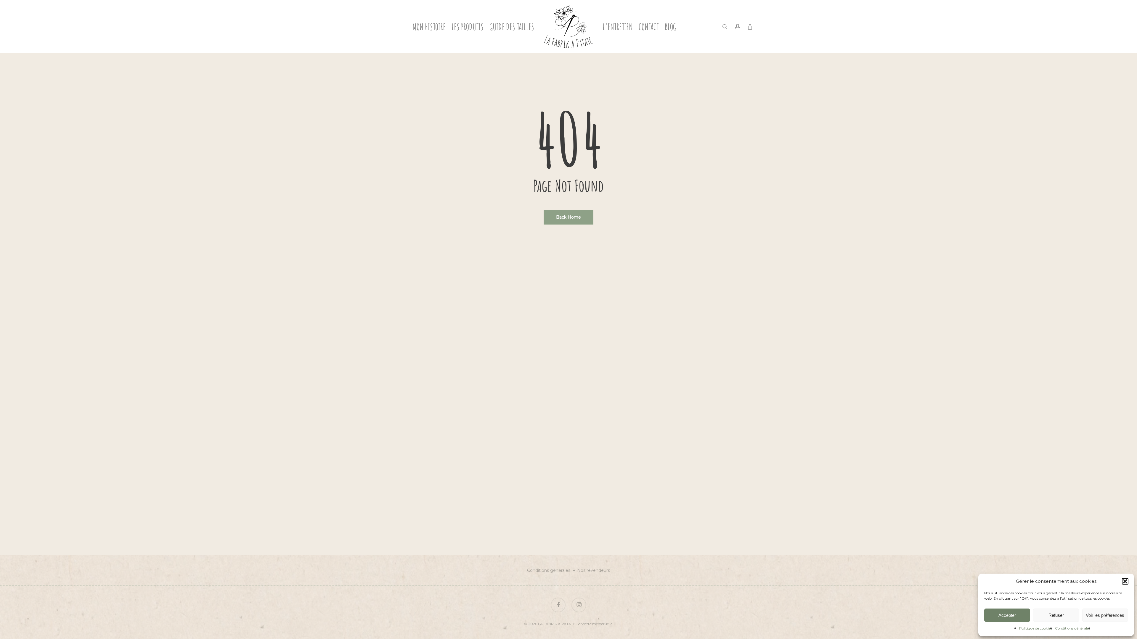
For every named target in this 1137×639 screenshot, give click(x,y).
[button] (1125, 581)
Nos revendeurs (593, 570)
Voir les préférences (1105, 615)
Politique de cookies (1035, 628)
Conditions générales (1072, 628)
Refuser (1056, 615)
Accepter (1007, 615)
